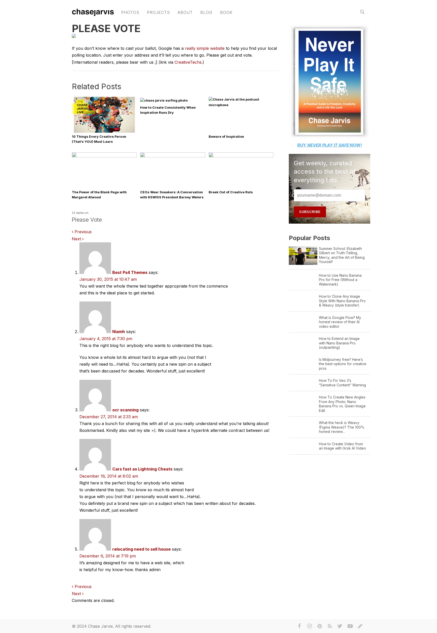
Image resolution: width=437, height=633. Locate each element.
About (185, 12)
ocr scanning (125, 409)
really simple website (205, 48)
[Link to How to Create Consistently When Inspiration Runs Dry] (164, 100)
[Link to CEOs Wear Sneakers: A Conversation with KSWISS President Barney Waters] (172, 156)
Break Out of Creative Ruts (231, 192)
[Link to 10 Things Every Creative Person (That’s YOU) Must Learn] (104, 132)
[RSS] (330, 626)
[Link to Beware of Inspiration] (241, 105)
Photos (130, 12)
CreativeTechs (188, 62)
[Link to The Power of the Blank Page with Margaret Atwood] (104, 156)
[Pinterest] (320, 626)
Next (77, 238)
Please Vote (106, 28)
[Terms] (360, 626)
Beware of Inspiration (226, 136)
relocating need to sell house (141, 549)
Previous (82, 231)
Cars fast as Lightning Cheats (142, 469)
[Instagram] (309, 626)
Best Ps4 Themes (129, 272)
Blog (206, 12)
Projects (158, 12)
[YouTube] (350, 626)
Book (226, 12)
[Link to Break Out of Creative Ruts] (241, 156)
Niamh (118, 331)
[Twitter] (340, 626)
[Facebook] (299, 626)
